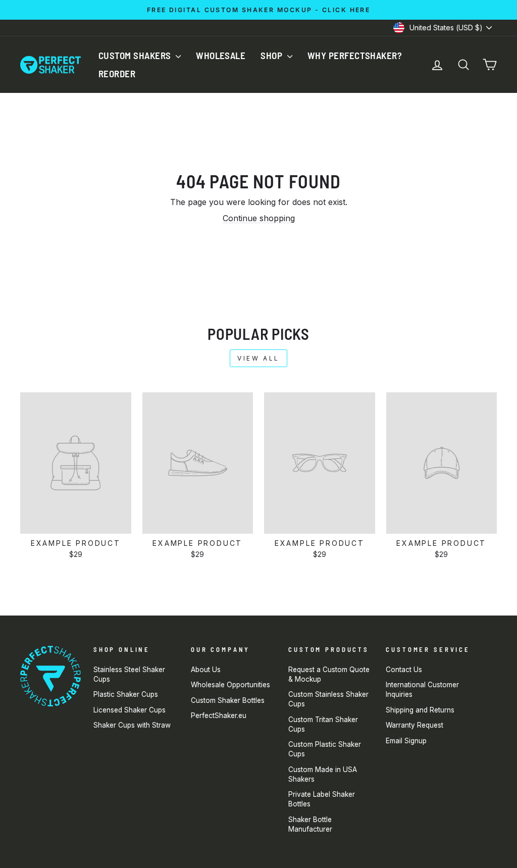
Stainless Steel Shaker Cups (129, 674)
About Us (206, 670)
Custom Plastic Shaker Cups (324, 749)
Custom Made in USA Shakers (322, 774)
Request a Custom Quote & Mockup (329, 674)
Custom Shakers (135, 55)
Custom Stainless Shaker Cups (328, 699)
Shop (272, 55)
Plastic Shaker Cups (125, 694)
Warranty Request (414, 725)
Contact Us (404, 670)
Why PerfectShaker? (354, 55)
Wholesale (220, 55)
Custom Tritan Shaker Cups (323, 724)
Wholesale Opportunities (230, 685)
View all (258, 358)
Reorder (116, 73)
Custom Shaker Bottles (228, 700)
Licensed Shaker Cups (129, 710)
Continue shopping (259, 218)
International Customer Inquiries (422, 689)
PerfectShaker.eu (218, 715)
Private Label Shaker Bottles (321, 799)
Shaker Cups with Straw (132, 725)
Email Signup (406, 741)
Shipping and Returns (420, 710)
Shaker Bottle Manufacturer (310, 824)
